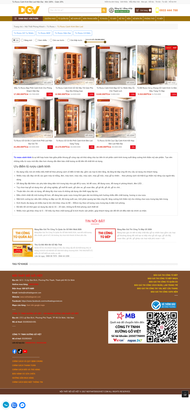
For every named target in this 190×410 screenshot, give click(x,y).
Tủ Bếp (160, 19)
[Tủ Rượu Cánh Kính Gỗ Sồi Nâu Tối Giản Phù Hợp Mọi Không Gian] (74, 84)
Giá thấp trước (76, 40)
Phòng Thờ (149, 19)
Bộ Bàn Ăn (137, 19)
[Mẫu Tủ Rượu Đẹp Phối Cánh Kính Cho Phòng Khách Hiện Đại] (33, 84)
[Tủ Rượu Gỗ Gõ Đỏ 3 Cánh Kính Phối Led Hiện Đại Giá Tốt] (33, 137)
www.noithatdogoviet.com (30, 297)
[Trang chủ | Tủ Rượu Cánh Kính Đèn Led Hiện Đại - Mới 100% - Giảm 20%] (28, 14)
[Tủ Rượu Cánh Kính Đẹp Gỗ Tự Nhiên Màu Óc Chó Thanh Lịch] (116, 84)
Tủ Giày (113, 19)
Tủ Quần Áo (63, 19)
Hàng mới (28, 40)
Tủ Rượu (104, 19)
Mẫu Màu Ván (134, 2)
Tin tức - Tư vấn (161, 2)
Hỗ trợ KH (172, 2)
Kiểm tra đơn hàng (112, 2)
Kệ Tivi (121, 19)
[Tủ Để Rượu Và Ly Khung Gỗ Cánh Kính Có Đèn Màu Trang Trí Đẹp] (157, 84)
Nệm (129, 19)
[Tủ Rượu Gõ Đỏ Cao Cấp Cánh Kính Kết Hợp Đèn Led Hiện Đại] (116, 137)
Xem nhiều (42, 40)
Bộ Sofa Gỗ (76, 19)
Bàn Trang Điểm (90, 19)
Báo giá (144, 2)
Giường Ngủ (50, 19)
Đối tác (151, 2)
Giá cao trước (58, 40)
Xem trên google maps (36, 305)
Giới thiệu (124, 2)
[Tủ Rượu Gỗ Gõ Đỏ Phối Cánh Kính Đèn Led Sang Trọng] (74, 137)
